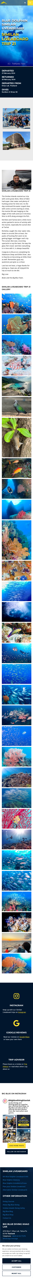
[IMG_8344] (16, 777)
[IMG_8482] (16, 901)
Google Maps (25, 1037)
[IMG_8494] (16, 943)
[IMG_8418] (16, 612)
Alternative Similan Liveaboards (15, 1190)
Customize (16, 1267)
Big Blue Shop (8, 1215)
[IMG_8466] (16, 757)
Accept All (16, 1261)
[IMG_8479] (16, 922)
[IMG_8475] (16, 798)
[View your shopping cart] (24, 3)
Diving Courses (8, 1201)
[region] (16, 1260)
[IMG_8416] (16, 653)
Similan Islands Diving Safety (14, 1208)
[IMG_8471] (16, 736)
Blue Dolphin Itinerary (11, 1180)
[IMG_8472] (16, 695)
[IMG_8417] (16, 324)
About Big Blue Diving (11, 1205)
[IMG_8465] (16, 633)
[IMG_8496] (16, 407)
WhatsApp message (10, 1238)
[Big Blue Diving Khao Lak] (4, 3)
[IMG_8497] (16, 437)
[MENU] (30, 2)
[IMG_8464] (16, 591)
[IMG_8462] (16, 365)
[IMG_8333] (16, 819)
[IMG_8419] (16, 570)
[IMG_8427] (16, 489)
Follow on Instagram (16, 1151)
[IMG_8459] (16, 468)
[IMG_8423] (16, 540)
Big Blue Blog (8, 1211)
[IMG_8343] (16, 881)
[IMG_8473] (16, 715)
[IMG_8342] (16, 860)
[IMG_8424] (16, 509)
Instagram (22, 1012)
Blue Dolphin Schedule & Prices (15, 1183)
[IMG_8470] (16, 674)
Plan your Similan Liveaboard (14, 1186)
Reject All (16, 1273)
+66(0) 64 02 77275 (19, 1236)
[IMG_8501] (16, 386)
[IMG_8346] (16, 839)
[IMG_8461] (16, 345)
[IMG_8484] (16, 963)
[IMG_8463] (16, 303)
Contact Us (7, 1218)
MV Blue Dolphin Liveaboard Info (15, 1176)
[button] (9, 1121)
